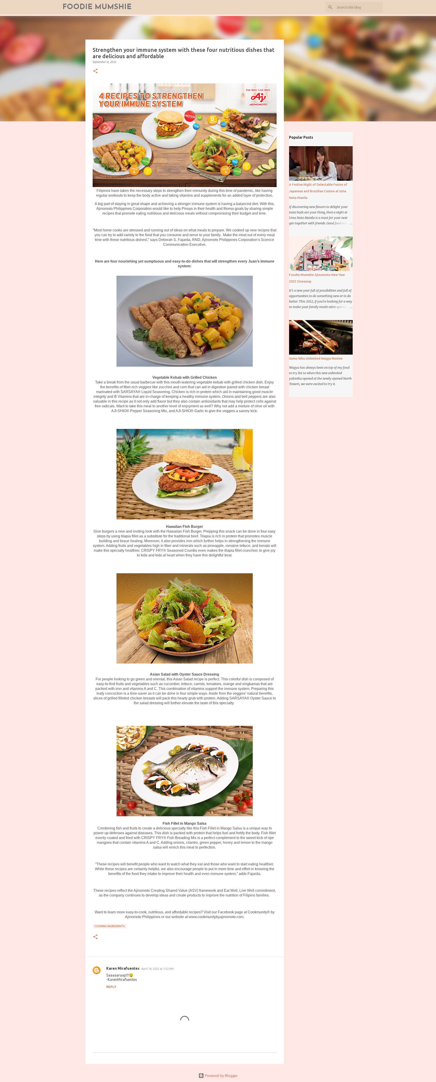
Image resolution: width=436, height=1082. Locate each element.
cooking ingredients (109, 926)
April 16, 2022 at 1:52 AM (157, 968)
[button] (95, 71)
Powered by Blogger (221, 1076)
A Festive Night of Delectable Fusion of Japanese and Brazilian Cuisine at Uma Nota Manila (318, 191)
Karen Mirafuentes (122, 968)
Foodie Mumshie (96, 7)
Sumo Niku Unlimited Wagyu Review (316, 358)
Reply (111, 987)
